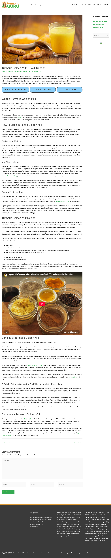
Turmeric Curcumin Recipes (22, 71)
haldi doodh (27, 419)
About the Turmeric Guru (36, 524)
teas (19, 117)
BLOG (99, 5)
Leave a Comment (7, 71)
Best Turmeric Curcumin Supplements (40, 517)
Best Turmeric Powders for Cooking (40, 519)
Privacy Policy (33, 526)
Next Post (78, 443)
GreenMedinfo (72, 377)
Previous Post (7, 443)
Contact (31, 529)
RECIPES (83, 5)
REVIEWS (74, 5)
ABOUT (106, 5)
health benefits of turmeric (36, 365)
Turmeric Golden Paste (62, 201)
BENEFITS (91, 5)
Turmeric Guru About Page (9, 176)
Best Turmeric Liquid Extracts (38, 522)
